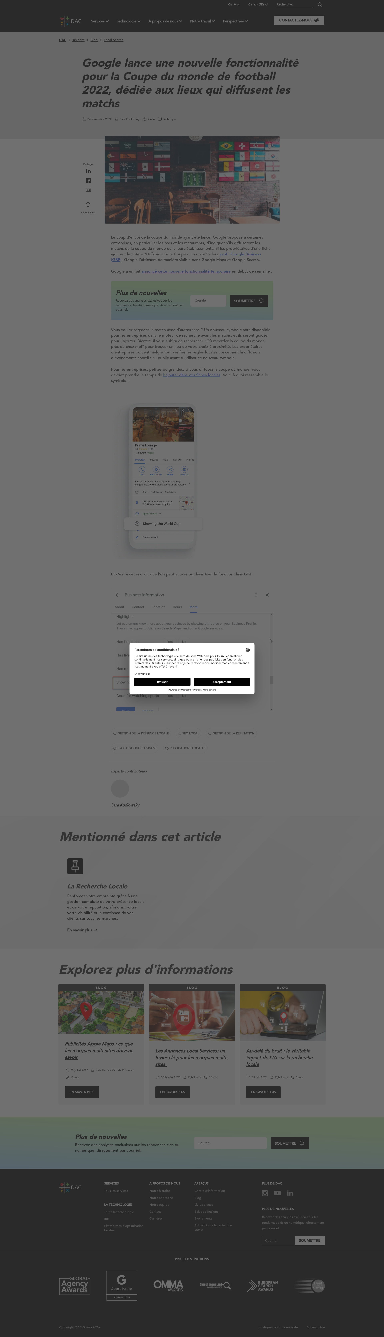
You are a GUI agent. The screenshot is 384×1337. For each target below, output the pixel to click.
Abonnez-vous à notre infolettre (342, 1321)
